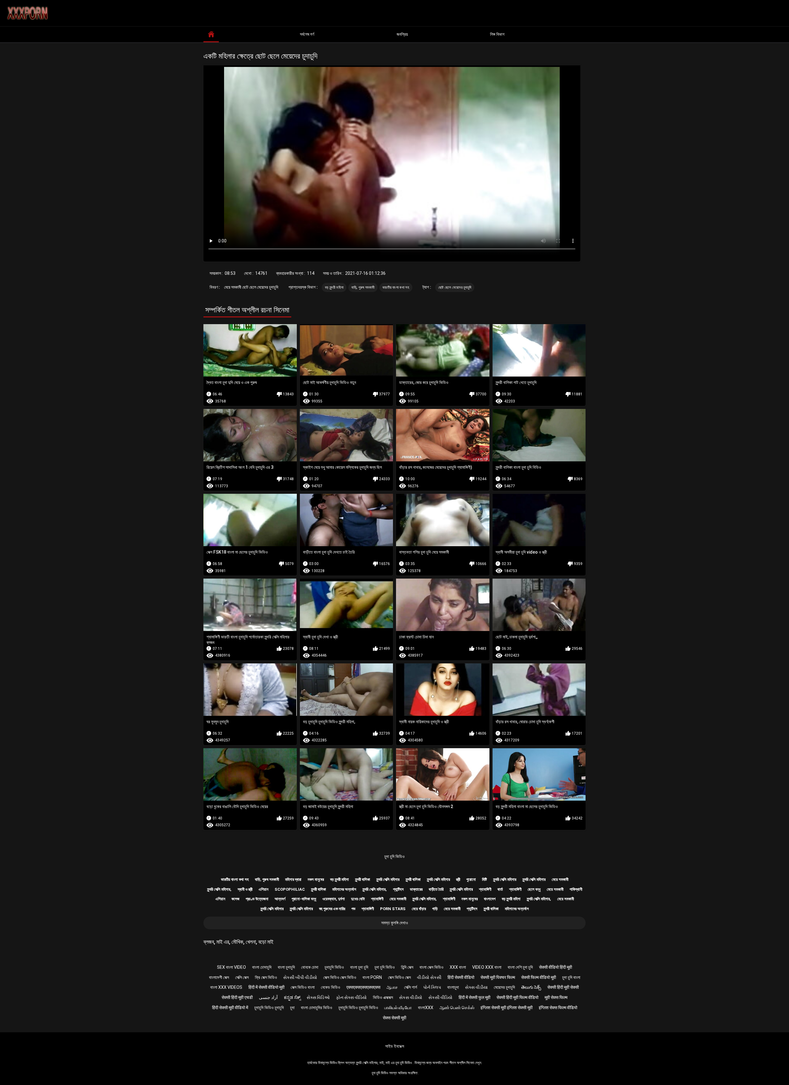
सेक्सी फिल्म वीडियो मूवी (538, 977)
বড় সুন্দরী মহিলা (334, 287)
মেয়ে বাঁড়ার (419, 908)
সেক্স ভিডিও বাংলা (303, 987)
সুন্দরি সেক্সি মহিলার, (219, 889)
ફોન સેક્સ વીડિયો (351, 997)
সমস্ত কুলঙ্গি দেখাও (394, 922)
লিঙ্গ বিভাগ (497, 34)
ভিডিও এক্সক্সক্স (383, 997)
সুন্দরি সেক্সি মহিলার (387, 879)
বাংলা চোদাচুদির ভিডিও (316, 1007)
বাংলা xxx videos (226, 987)
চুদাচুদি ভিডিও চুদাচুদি (269, 1007)
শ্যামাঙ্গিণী (485, 889)
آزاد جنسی (268, 997)
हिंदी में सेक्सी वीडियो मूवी (266, 987)
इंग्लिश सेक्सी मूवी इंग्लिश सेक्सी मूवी (506, 1007)
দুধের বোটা (358, 899)
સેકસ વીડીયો (410, 997)
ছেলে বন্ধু (534, 889)
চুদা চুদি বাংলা (571, 977)
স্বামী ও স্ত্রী (245, 889)
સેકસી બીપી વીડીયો (300, 977)
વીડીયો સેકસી (429, 977)
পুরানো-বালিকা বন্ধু (304, 899)
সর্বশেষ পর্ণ (307, 34)
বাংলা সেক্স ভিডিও (431, 967)
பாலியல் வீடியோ (398, 1007)
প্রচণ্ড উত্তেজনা (257, 899)
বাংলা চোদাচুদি (262, 967)
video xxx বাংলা (486, 967)
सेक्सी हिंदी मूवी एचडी (237, 997)
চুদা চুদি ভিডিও (394, 856)
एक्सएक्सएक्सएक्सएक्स (363, 987)
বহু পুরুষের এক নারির (332, 908)
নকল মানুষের (316, 879)
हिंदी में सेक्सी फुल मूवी (474, 997)
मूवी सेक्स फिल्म (556, 997)
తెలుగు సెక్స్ (531, 987)
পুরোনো (471, 879)
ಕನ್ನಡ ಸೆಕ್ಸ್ (292, 997)
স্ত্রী (458, 879)
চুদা (292, 1007)
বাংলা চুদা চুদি (359, 967)
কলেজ (235, 899)
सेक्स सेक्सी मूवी (394, 1017)
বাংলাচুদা (453, 987)
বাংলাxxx (425, 1007)
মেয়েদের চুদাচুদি (504, 987)
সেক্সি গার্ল (410, 987)
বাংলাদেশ (490, 899)
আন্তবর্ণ (280, 899)
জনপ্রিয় (402, 34)
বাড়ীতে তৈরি (436, 889)
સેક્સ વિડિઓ (318, 997)
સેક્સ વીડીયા (476, 987)
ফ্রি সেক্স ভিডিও (266, 977)
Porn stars (393, 908)
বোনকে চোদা (309, 967)
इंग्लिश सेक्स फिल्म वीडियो (558, 1007)
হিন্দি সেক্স (407, 967)
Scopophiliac (290, 889)
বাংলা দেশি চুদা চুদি (520, 967)
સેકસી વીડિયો (440, 997)
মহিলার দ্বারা (293, 879)
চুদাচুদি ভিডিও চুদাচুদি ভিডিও (358, 1007)
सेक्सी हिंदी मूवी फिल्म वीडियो (517, 997)
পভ (353, 908)
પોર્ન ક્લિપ (432, 987)
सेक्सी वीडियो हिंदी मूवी (555, 967)
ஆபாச (392, 987)
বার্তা (500, 889)
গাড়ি (435, 908)
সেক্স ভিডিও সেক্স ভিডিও (339, 977)
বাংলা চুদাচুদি (286, 967)
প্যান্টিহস (398, 889)
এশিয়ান (263, 889)
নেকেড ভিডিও (330, 987)
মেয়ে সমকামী (560, 879)
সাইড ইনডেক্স (394, 1046)
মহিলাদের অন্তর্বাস (344, 889)
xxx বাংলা (458, 967)
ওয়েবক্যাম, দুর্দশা (333, 899)
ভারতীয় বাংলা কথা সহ (395, 287)
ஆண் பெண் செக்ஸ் (456, 1007)
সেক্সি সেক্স (242, 977)
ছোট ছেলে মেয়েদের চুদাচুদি (455, 287)
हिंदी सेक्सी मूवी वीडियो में (230, 1007)
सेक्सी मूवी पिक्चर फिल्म (497, 977)
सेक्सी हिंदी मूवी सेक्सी (563, 987)
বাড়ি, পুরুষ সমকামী (362, 287)
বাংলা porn (372, 977)
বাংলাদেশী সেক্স (219, 977)
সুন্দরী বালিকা (362, 879)
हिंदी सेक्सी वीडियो (461, 977)
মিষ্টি (484, 879)
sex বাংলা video (231, 967)
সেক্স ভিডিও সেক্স (399, 977)
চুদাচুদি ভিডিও (334, 967)
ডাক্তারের (416, 889)
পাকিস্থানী (576, 889)
